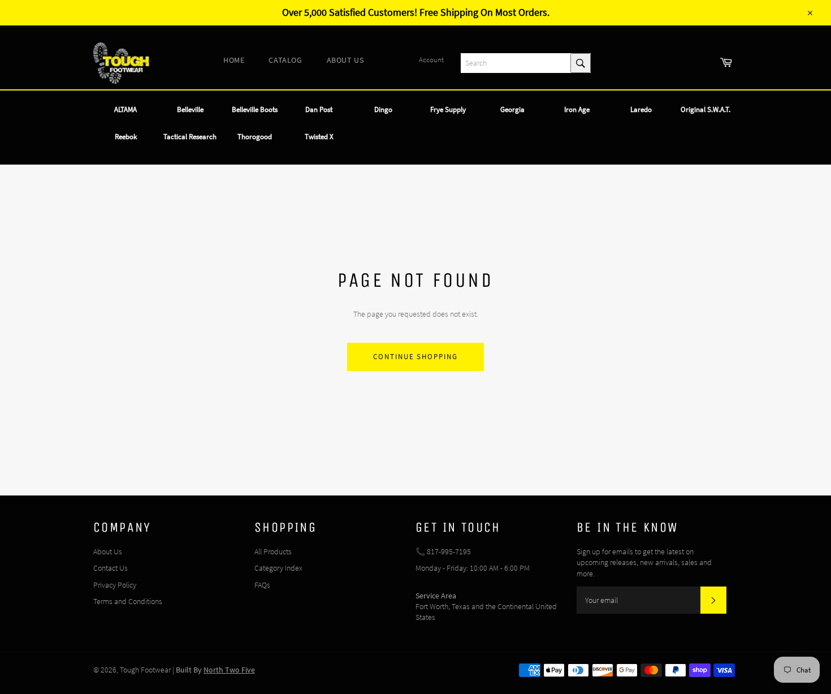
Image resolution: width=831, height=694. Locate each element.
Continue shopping (415, 356)
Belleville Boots (255, 109)
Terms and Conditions (127, 601)
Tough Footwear (145, 670)
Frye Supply (448, 109)
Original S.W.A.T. (705, 109)
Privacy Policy (114, 585)
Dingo (383, 109)
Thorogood (254, 136)
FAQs (262, 585)
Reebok (126, 136)
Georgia (512, 109)
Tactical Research (190, 136)
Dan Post (318, 109)
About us (345, 60)
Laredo (641, 109)
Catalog (285, 60)
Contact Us (110, 568)
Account (431, 59)
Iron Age (577, 109)
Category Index (278, 568)
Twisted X (319, 136)
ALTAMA (125, 109)
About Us (107, 551)
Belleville (190, 109)
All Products (273, 551)
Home (233, 60)
